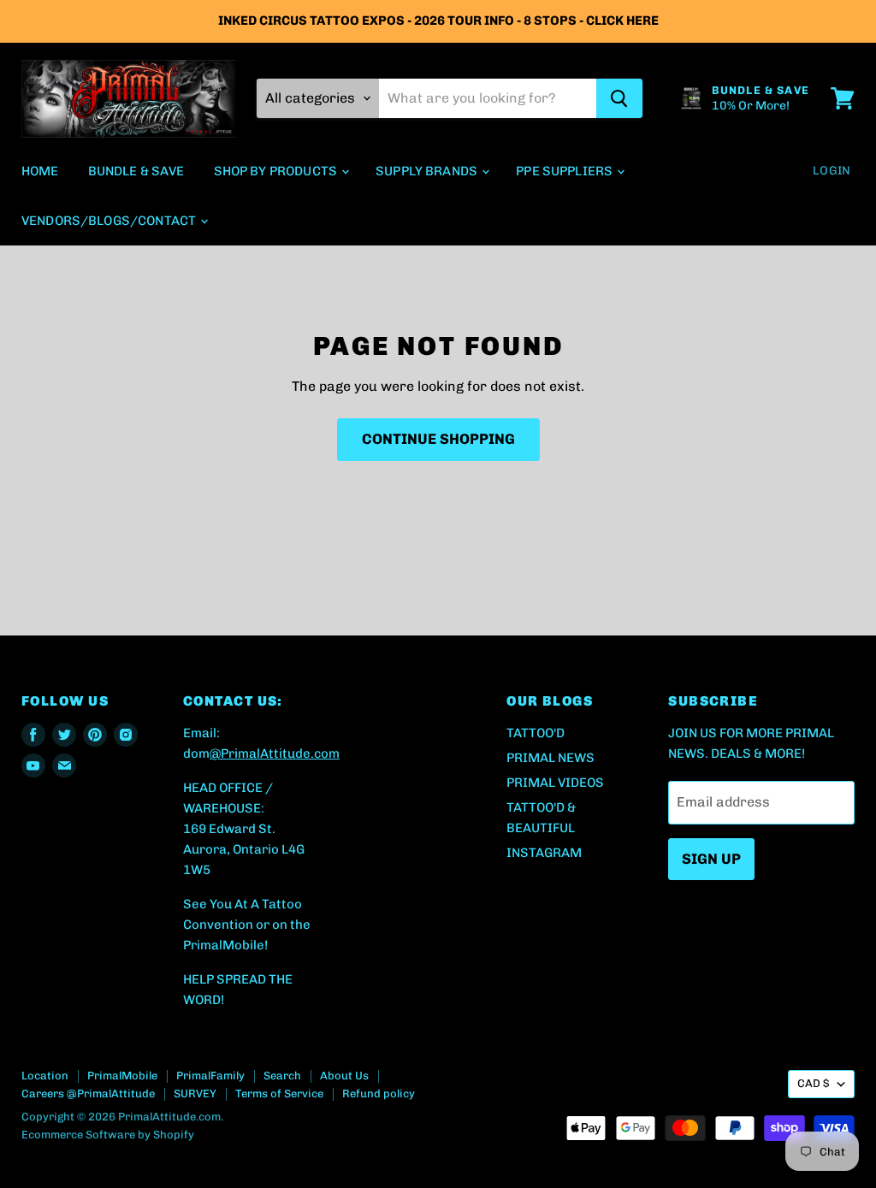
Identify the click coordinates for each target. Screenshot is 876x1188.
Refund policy (378, 1093)
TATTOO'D (535, 733)
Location (44, 1075)
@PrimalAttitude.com (275, 753)
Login (831, 170)
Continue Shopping (438, 438)
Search (282, 1075)
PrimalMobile (122, 1075)
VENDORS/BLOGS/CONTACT (109, 220)
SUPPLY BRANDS (428, 171)
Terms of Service (279, 1093)
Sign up (711, 858)
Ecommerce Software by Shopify (107, 1134)
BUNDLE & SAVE (136, 171)
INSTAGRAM (544, 852)
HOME (40, 171)
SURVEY (195, 1093)
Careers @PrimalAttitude (88, 1093)
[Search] (619, 98)
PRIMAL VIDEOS (555, 782)
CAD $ (813, 1083)
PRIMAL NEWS (550, 757)
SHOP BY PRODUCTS (277, 171)
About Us (344, 1075)
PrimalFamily (210, 1075)
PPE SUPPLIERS (565, 171)
